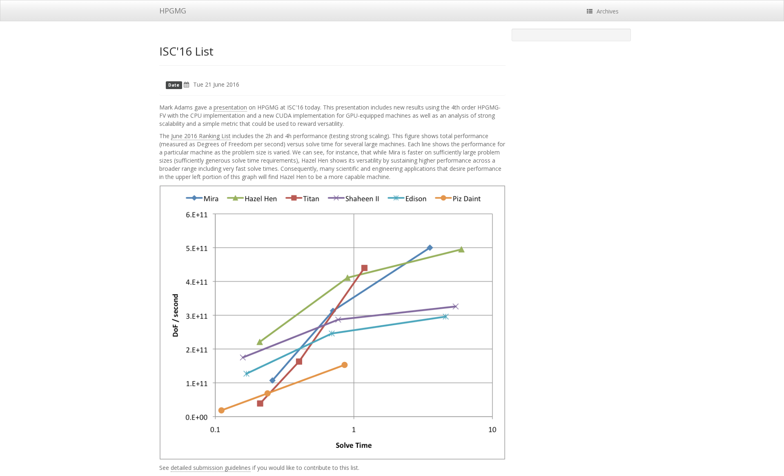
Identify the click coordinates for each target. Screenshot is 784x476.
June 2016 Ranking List (201, 136)
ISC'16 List (186, 51)
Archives (608, 11)
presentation (230, 107)
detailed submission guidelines (211, 468)
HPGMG (172, 11)
